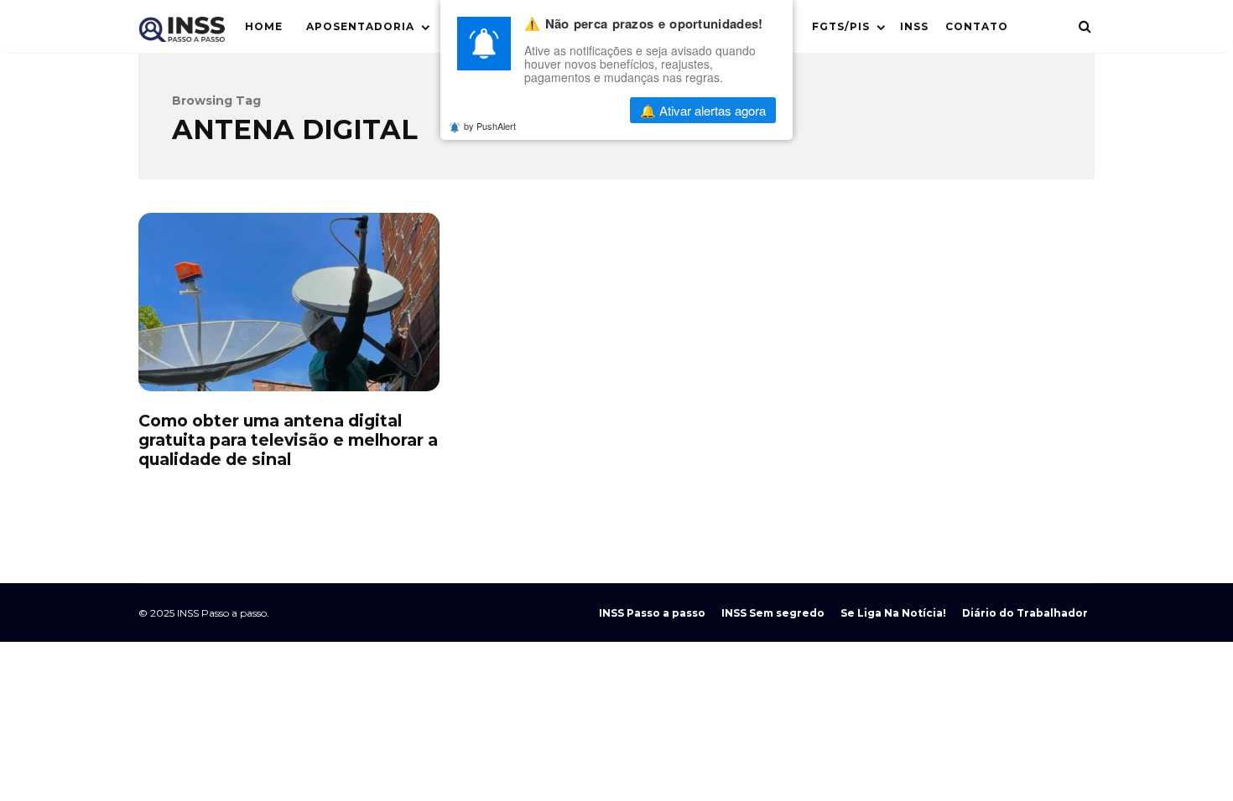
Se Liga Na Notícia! (893, 613)
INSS (914, 26)
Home (264, 26)
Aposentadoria (360, 26)
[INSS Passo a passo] (181, 33)
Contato (976, 26)
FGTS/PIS (841, 26)
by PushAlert (490, 125)
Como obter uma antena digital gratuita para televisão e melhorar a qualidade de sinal (289, 302)
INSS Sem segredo (773, 613)
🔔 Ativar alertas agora (703, 110)
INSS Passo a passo (652, 613)
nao (574, 110)
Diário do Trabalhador (1025, 613)
